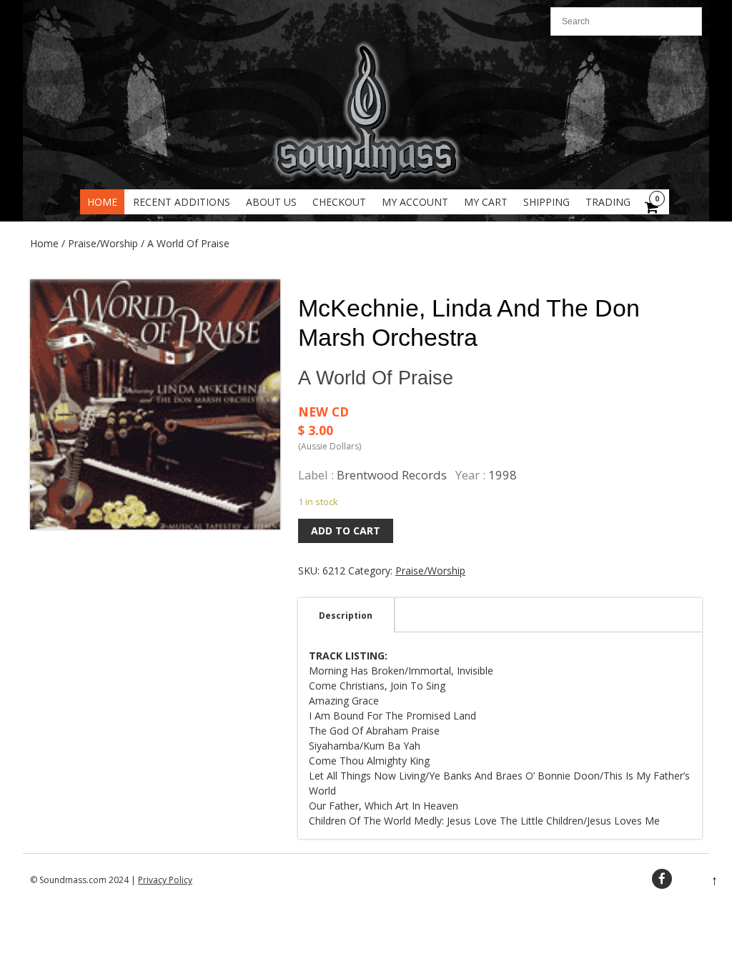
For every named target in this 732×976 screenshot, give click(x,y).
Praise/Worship (103, 243)
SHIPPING (546, 202)
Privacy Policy (165, 880)
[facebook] (662, 879)
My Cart (486, 202)
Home (102, 202)
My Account (415, 202)
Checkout (339, 202)
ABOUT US (271, 202)
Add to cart (345, 530)
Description (345, 615)
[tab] (346, 615)
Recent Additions (181, 202)
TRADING (607, 202)
